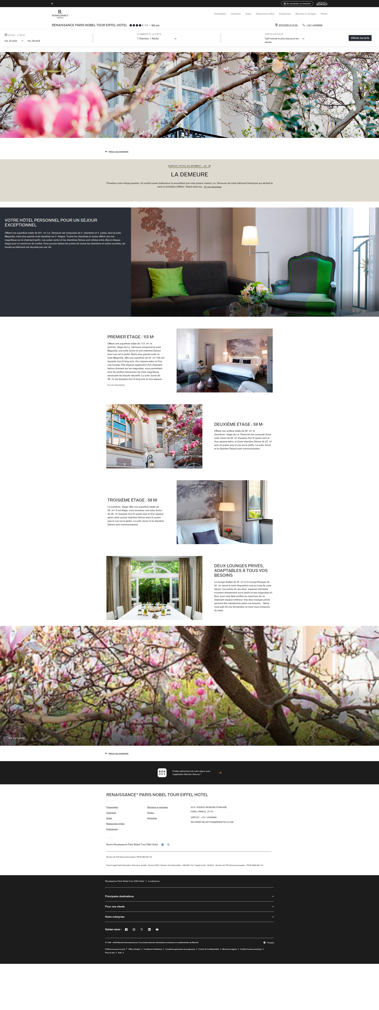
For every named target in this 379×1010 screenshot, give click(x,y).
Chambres (236, 14)
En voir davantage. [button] (213, 187)
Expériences (285, 14)
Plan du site (110, 953)
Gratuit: (204, 817)
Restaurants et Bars (265, 14)
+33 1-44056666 (314, 25)
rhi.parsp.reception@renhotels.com (212, 822)
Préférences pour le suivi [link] (115, 949)
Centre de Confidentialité (209, 949)
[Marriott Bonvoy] (320, 3)
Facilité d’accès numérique (251, 949)
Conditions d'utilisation (153, 949)
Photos (324, 14)
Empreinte (152, 818)
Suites (248, 14)
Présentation (220, 14)
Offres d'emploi (134, 949)
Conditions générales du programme (180, 949)
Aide (120, 953)
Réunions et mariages (306, 14)
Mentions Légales (229, 949)
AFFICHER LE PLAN (288, 25)
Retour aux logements (118, 151)
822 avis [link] (155, 25)
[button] (297, 3)
